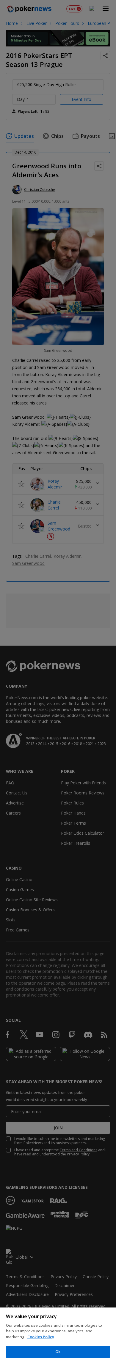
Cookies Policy (40, 1336)
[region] (58, 1335)
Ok (57, 1351)
